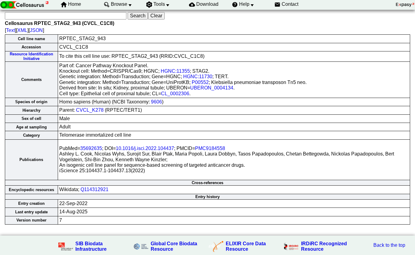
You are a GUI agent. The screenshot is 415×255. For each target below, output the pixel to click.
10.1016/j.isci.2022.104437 (145, 148)
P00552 (200, 82)
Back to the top (389, 245)
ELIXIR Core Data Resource (246, 246)
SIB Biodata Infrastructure (91, 246)
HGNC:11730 (197, 76)
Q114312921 (94, 189)
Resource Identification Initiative (31, 56)
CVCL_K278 (90, 110)
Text (10, 30)
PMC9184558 (210, 148)
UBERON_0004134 (211, 87)
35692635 (91, 148)
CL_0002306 (175, 93)
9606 (156, 101)
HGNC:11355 (175, 71)
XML (22, 30)
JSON (36, 30)
